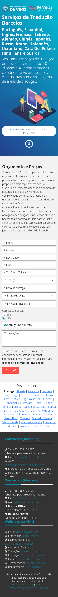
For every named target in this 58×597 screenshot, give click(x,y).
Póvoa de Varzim (42, 414)
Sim (9, 314)
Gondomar (11, 403)
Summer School (36, 563)
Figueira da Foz (31, 399)
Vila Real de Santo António (35, 426)
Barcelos (47, 391)
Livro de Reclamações (22, 584)
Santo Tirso (11, 418)
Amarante (33, 391)
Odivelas (19, 410)
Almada (21, 391)
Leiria (38, 403)
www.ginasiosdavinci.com (28, 502)
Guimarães (26, 403)
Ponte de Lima (45, 410)
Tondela (25, 418)
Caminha (26, 395)
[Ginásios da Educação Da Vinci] (29, 7)
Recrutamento (34, 567)
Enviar (9, 370)
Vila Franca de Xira (31, 422)
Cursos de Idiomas (29, 559)
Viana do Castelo (42, 418)
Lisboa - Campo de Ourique (29, 406)
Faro (7, 399)
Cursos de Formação (33, 555)
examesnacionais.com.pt (19, 543)
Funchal (47, 399)
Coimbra (38, 395)
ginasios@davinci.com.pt (29, 498)
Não (9, 318)
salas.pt (32, 547)
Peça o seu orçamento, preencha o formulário (29, 131)
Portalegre (10, 414)
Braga (14, 395)
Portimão (24, 414)
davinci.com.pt (30, 536)
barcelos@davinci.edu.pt (29, 457)
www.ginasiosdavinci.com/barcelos (24, 465)
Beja (6, 395)
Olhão (30, 410)
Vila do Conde (10, 422)
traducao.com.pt (31, 551)
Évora (49, 395)
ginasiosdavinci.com (26, 532)
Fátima (16, 399)
